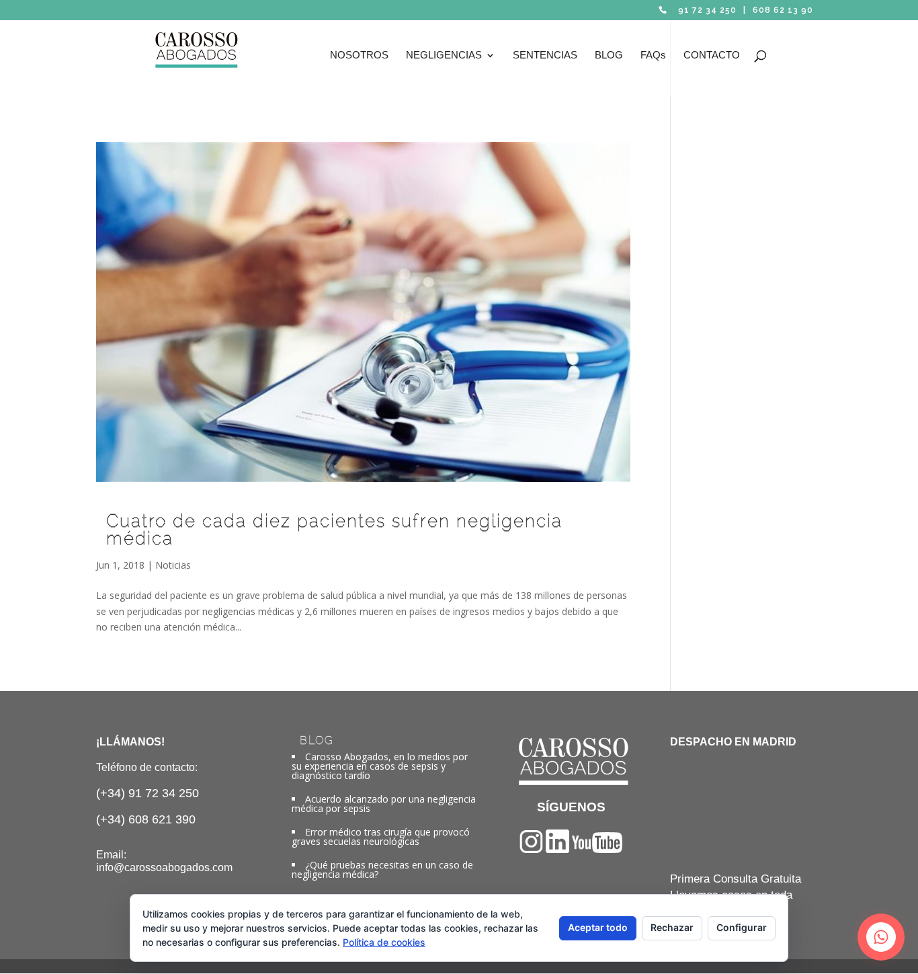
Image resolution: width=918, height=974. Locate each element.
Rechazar (672, 927)
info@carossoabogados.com (164, 867)
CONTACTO (711, 55)
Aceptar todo (598, 927)
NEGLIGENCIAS (444, 55)
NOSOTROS (359, 55)
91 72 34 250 (707, 10)
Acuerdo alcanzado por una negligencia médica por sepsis (384, 804)
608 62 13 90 (783, 10)
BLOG (609, 55)
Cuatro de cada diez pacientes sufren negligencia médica (334, 530)
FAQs (653, 55)
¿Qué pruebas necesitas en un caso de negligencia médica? (382, 869)
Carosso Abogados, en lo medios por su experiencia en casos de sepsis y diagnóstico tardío (380, 766)
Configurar (741, 927)
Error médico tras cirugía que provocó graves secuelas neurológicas (381, 836)
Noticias (173, 565)
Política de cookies (384, 942)
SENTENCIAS (545, 55)
